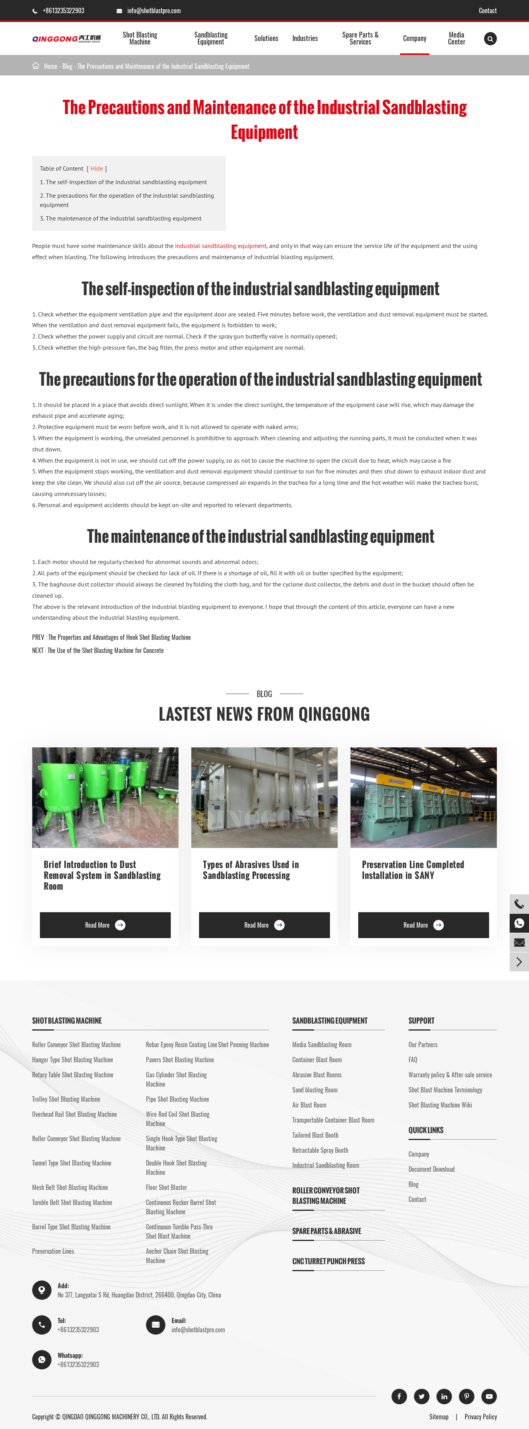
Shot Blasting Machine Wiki (440, 1104)
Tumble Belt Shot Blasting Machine (72, 1202)
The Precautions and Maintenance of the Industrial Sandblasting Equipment (163, 66)
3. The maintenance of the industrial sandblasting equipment (120, 218)
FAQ (413, 1059)
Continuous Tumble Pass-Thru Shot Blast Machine (179, 1231)
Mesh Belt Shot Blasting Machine (70, 1187)
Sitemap (438, 1416)
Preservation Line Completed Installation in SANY (413, 870)
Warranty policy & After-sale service (450, 1074)
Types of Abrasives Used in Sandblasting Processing (251, 870)
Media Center (456, 38)
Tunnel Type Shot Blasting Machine (72, 1162)
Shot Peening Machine (243, 1044)
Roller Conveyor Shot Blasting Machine (76, 1044)
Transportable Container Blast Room (333, 1120)
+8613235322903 (64, 10)
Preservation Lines (53, 1251)
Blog (67, 66)
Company (414, 37)
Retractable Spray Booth (320, 1150)
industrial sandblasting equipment (220, 246)
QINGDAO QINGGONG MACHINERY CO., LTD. (111, 1416)
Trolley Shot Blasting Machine (66, 1099)
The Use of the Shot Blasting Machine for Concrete (106, 650)
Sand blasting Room (315, 1089)
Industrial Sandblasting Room (325, 1165)
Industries (305, 37)
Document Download (432, 1169)
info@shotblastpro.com (154, 10)
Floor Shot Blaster (166, 1187)
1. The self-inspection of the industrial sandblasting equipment (123, 182)
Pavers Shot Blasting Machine (180, 1059)
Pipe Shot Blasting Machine (177, 1099)
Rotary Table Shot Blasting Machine (72, 1074)
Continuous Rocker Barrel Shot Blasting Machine (181, 1207)
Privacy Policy (481, 1416)
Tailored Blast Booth (315, 1135)
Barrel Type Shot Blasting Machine (71, 1226)
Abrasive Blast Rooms (317, 1074)
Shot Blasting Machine (140, 38)
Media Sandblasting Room (322, 1044)
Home (50, 66)
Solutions (266, 37)
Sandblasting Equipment (211, 38)
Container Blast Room (317, 1059)
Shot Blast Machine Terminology (445, 1089)
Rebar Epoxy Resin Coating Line (181, 1044)
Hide (97, 168)
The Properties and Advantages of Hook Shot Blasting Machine (119, 637)
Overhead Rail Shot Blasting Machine (74, 1114)
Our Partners (423, 1044)
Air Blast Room (309, 1104)
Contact (488, 10)
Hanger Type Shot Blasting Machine (72, 1059)
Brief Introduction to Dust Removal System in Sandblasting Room (102, 875)
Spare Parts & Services (360, 38)
